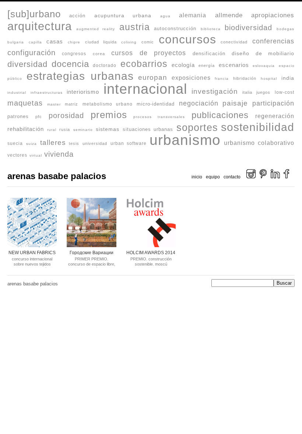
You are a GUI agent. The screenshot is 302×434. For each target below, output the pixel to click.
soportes (197, 127)
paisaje (235, 103)
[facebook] (286, 176)
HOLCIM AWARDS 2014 (150, 252)
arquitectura (39, 26)
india (287, 78)
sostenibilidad (257, 127)
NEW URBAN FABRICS (32, 252)
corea (99, 53)
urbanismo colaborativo (259, 143)
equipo (213, 176)
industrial (16, 92)
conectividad (234, 42)
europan (152, 77)
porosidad (66, 115)
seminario (83, 130)
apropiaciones (272, 15)
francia (222, 79)
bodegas (285, 29)
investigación (215, 91)
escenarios (234, 65)
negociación (198, 103)
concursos (187, 39)
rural (51, 130)
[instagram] (251, 176)
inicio (197, 176)
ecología (183, 65)
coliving (129, 42)
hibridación (244, 78)
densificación (209, 53)
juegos (263, 92)
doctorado (104, 65)
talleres (53, 142)
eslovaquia (264, 66)
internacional (145, 89)
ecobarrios (144, 64)
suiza (31, 144)
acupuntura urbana (122, 15)
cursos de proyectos (148, 53)
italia (247, 92)
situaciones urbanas (148, 129)
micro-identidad (156, 104)
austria (134, 27)
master (54, 104)
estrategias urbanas (80, 76)
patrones (18, 116)
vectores (17, 155)
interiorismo (83, 92)
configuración (31, 53)
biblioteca (211, 29)
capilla (35, 42)
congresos (74, 53)
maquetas (25, 103)
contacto (232, 176)
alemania (192, 15)
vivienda (59, 154)
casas (54, 41)
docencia (70, 64)
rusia (64, 129)
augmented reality (95, 29)
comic (147, 42)
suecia (15, 143)
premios (109, 115)
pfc (38, 116)
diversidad (27, 64)
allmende (229, 15)
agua (165, 16)
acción (77, 15)
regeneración (274, 116)
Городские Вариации (91, 252)
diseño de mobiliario (263, 53)
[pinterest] (263, 176)
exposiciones (191, 78)
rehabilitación (25, 129)
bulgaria (15, 42)
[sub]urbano (34, 13)
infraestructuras (47, 92)
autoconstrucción (175, 28)
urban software (128, 143)
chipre (74, 42)
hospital (269, 79)
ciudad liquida (101, 42)
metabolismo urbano (107, 104)
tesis (74, 143)
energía (207, 65)
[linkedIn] (275, 176)
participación (273, 103)
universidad (94, 143)
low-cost (284, 92)
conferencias (273, 41)
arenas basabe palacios (56, 176)
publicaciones (220, 115)
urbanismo (185, 140)
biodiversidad (248, 28)
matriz (71, 104)
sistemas (107, 129)
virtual (35, 155)
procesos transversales (159, 117)
